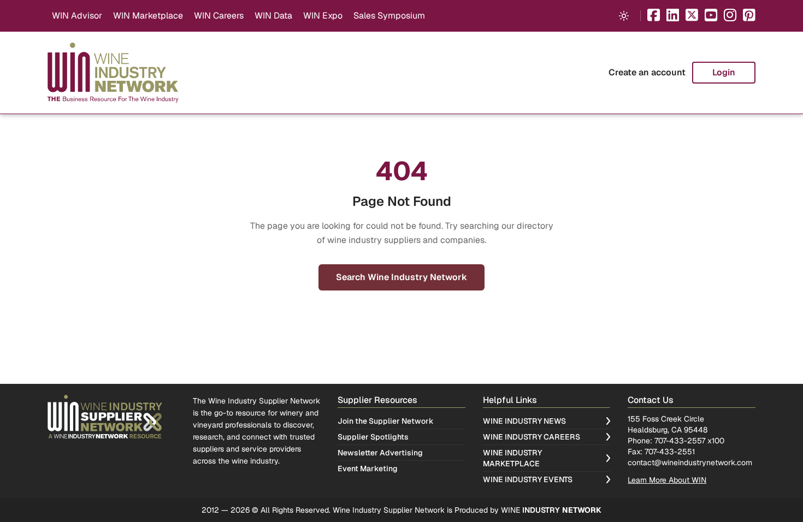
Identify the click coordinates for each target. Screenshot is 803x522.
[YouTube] (711, 16)
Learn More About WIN (667, 480)
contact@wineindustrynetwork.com (690, 462)
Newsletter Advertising (380, 453)
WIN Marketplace (148, 15)
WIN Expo (323, 15)
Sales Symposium (389, 15)
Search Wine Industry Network (401, 277)
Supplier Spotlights (373, 437)
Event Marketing (368, 468)
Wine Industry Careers (531, 437)
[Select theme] (624, 16)
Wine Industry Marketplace (512, 458)
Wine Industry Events (527, 479)
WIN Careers (219, 15)
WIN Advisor (77, 15)
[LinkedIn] (672, 16)
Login (723, 72)
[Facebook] (653, 16)
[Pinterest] (749, 16)
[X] (692, 16)
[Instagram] (730, 16)
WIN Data (273, 15)
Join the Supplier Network (386, 421)
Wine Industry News (524, 421)
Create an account (647, 72)
